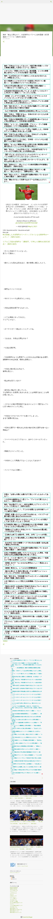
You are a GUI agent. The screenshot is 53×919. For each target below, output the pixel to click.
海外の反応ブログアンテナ (16, 912)
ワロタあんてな (13, 906)
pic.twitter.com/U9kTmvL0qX (26, 223)
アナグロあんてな (14, 890)
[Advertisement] (26, 9)
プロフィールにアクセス (22, 866)
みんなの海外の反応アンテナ (16, 902)
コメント (14, 879)
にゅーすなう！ (13, 897)
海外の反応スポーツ (22, 864)
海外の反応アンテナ (14, 911)
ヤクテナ (12, 904)
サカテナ (12, 894)
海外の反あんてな (14, 908)
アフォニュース (13, 891)
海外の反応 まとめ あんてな (16, 909)
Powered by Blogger (27, 917)
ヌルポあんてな (13, 900)
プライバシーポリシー (15, 872)
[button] (3, 42)
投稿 (13, 877)
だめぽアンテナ (13, 895)
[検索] (51, 1)
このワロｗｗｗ (13, 893)
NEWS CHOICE (13, 889)
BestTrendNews (14, 887)
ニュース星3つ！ (13, 898)
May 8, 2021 (32, 226)
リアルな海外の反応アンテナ (16, 905)
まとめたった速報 (14, 901)
